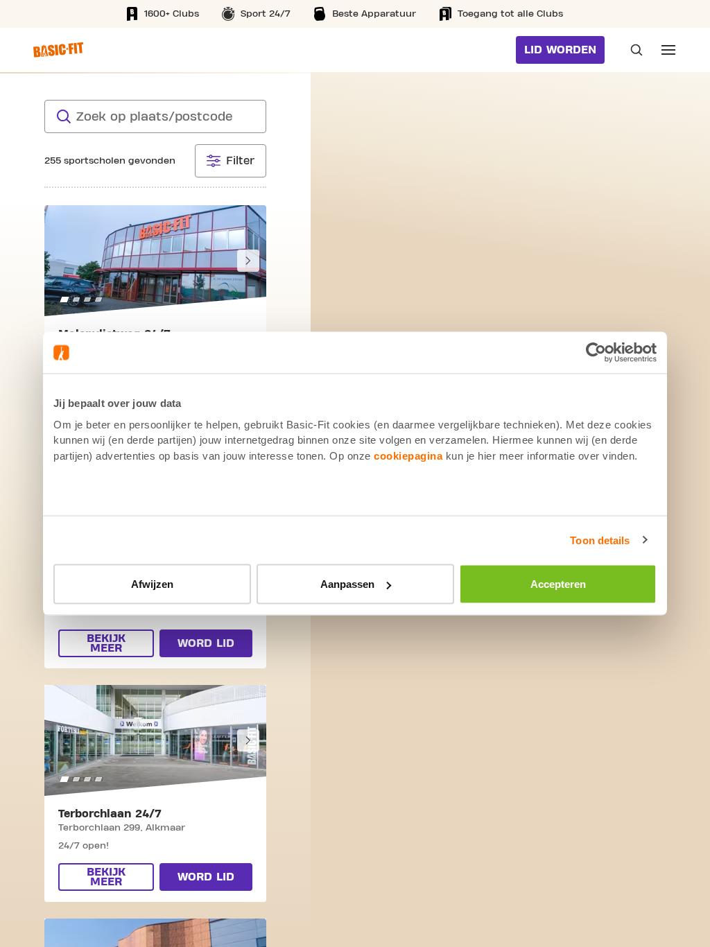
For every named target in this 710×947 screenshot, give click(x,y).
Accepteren (558, 584)
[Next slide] (248, 261)
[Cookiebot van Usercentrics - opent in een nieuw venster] (596, 352)
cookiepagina (408, 455)
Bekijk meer (106, 643)
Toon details (600, 540)
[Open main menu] (668, 49)
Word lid (206, 643)
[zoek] (63, 116)
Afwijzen (152, 584)
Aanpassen (347, 584)
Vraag (632, 50)
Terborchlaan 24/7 (110, 813)
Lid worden (560, 49)
